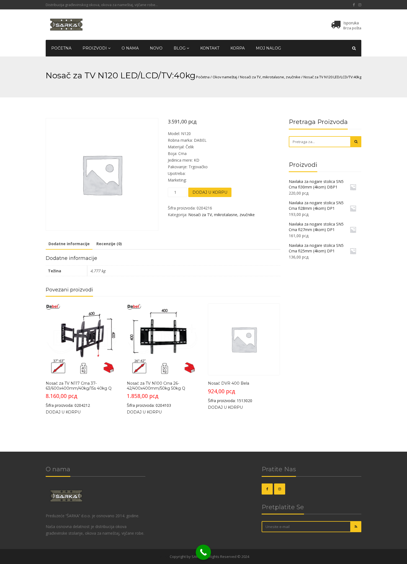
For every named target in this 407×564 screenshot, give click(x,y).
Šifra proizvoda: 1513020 (230, 392)
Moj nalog (268, 48)
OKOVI (163, 556)
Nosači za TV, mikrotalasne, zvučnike (270, 76)
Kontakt (209, 48)
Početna (61, 48)
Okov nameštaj (225, 76)
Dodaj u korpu (209, 192)
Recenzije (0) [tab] (109, 243)
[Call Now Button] (203, 552)
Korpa (237, 48)
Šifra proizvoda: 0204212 (79, 394)
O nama (130, 48)
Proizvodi (95, 48)
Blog (180, 48)
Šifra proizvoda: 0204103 (156, 394)
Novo (156, 48)
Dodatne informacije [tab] (69, 243)
